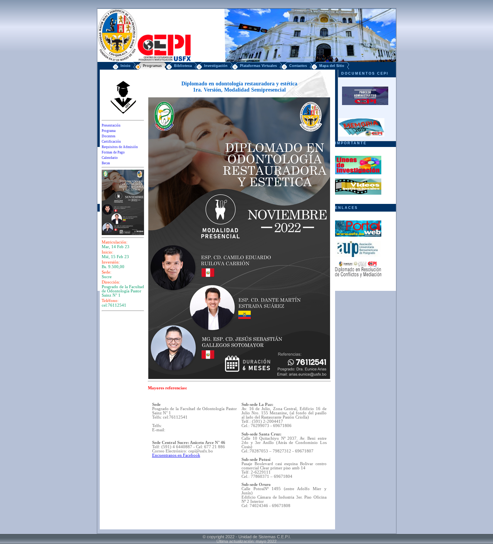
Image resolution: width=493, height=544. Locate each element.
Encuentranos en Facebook (176, 455)
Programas (152, 66)
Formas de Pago (113, 152)
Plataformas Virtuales (258, 66)
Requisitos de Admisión (120, 147)
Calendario (110, 158)
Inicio (126, 66)
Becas (106, 163)
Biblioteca (183, 66)
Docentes (109, 136)
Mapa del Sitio (331, 66)
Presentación (111, 125)
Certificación (111, 142)
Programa (109, 131)
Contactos (298, 66)
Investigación (216, 66)
